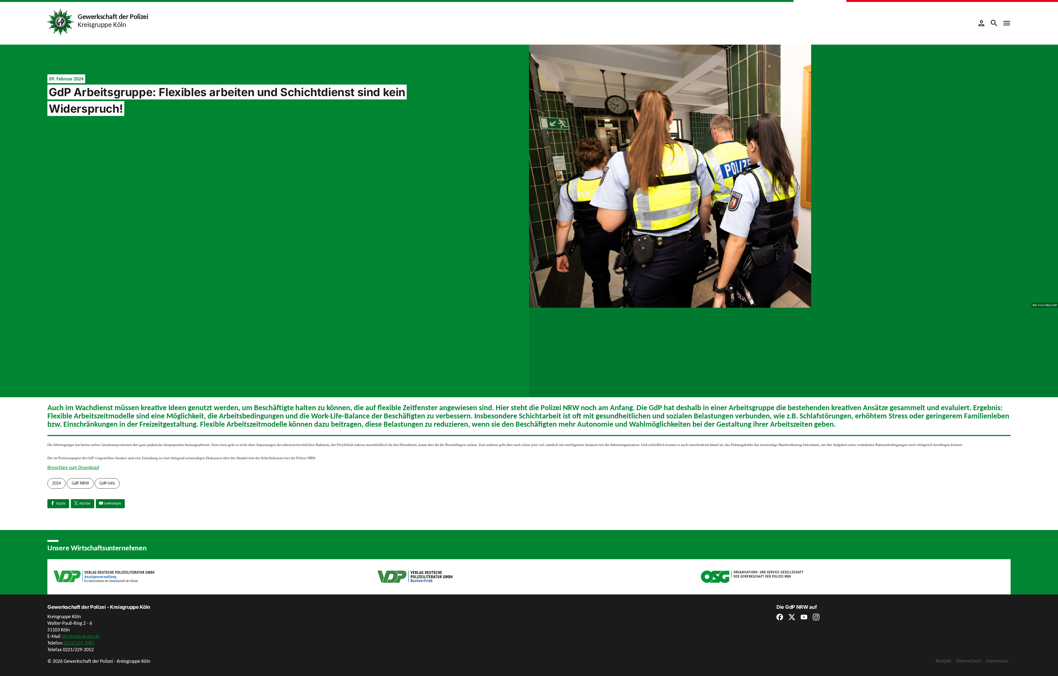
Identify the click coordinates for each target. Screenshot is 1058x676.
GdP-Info (107, 483)
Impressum (997, 661)
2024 (56, 483)
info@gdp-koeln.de (80, 636)
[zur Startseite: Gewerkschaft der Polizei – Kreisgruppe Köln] (60, 21)
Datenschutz (968, 661)
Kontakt (943, 661)
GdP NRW (80, 483)
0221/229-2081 (78, 643)
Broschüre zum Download (73, 467)
